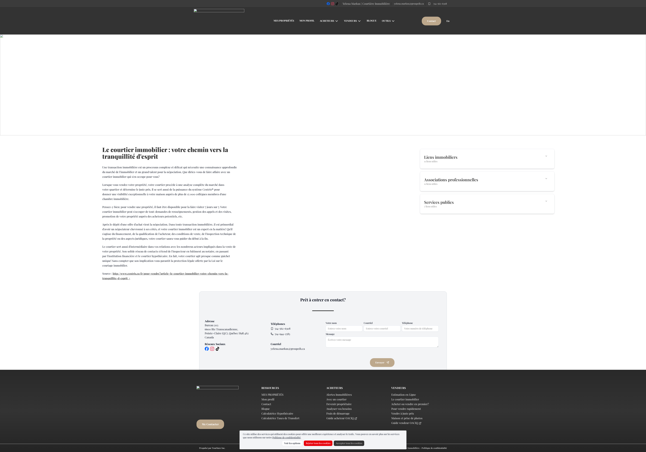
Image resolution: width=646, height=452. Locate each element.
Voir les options (292, 443)
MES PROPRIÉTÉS (284, 20)
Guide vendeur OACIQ (404, 423)
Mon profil (267, 399)
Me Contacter (210, 424)
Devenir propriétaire (339, 404)
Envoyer (379, 362)
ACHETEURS (327, 20)
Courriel (368, 323)
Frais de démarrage (338, 413)
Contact (431, 21)
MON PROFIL (306, 20)
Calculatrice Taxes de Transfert (280, 418)
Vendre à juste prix (402, 413)
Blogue (265, 408)
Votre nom (331, 323)
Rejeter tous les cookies (318, 443)
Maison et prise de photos (406, 418)
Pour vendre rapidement (406, 408)
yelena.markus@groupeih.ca (409, 3)
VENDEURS (350, 20)
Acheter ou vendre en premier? (410, 404)
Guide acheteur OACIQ (340, 418)
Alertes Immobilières (339, 394)
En (448, 21)
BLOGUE (371, 20)
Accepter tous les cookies (349, 443)
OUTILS (386, 20)
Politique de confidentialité (286, 437)
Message (330, 334)
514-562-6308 (440, 3)
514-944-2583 (282, 334)
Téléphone (407, 323)
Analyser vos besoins (339, 408)
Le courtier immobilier (405, 399)
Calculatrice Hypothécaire (277, 413)
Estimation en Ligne (403, 394)
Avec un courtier (336, 399)
